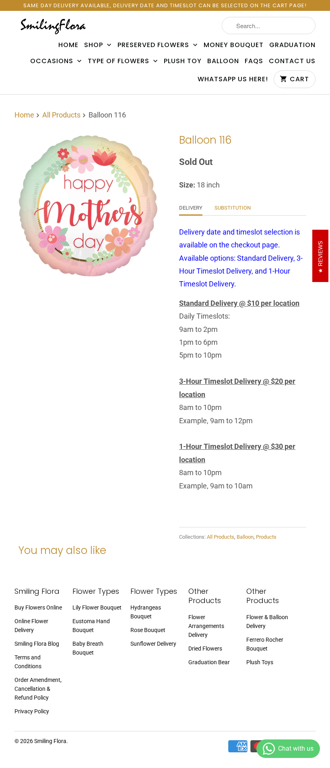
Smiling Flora (50, 741)
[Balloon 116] (87, 204)
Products (266, 537)
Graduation (292, 45)
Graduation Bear (209, 662)
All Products (61, 115)
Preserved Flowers (154, 45)
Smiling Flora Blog (36, 643)
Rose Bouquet (147, 630)
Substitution (232, 208)
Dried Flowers (205, 648)
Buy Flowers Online (38, 607)
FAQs (254, 61)
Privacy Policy (31, 711)
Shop (94, 45)
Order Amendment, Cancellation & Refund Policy (38, 689)
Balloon (223, 61)
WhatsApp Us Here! (233, 79)
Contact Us (292, 61)
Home (68, 45)
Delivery (190, 208)
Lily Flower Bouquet (97, 607)
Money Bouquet (234, 45)
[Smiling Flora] (53, 26)
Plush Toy (183, 61)
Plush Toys (259, 662)
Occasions (52, 61)
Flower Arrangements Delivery (206, 626)
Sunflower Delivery (153, 643)
